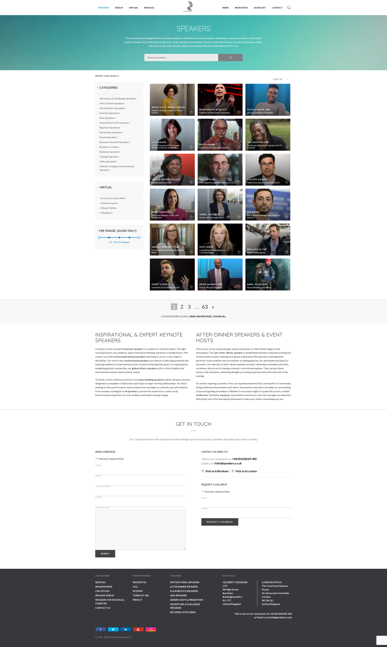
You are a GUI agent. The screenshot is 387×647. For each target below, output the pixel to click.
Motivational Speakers (184, 582)
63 (205, 306)
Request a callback (220, 522)
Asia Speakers (178, 595)
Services (149, 7)
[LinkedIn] (125, 629)
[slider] (99, 237)
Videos (119, 7)
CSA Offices (102, 591)
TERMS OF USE (141, 595)
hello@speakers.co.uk (228, 463)
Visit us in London (246, 471)
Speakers (103, 7)
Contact (277, 7)
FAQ (135, 586)
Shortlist (260, 7)
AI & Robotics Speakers (184, 591)
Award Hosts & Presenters (186, 599)
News (225, 7)
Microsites (241, 7)
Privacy (137, 599)
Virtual (133, 7)
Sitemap (138, 591)
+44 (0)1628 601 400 (244, 459)
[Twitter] (113, 629)
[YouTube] (138, 629)
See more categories (183, 612)
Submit (105, 553)
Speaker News (103, 586)
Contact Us (102, 607)
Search (289, 7)
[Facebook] (100, 629)
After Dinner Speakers (184, 586)
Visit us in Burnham (216, 471)
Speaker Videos (104, 595)
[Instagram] (150, 629)
